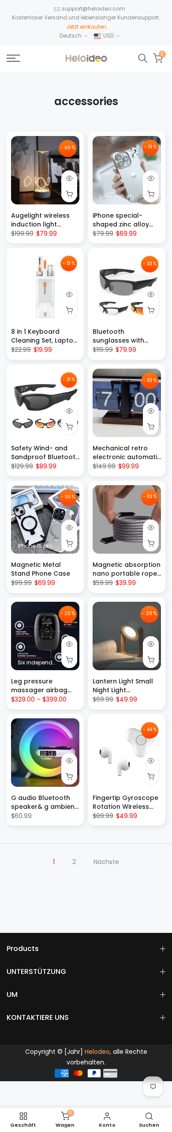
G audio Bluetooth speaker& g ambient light (44, 806)
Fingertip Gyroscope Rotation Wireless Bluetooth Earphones (127, 806)
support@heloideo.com (93, 8)
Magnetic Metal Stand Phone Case (40, 569)
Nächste (106, 861)
